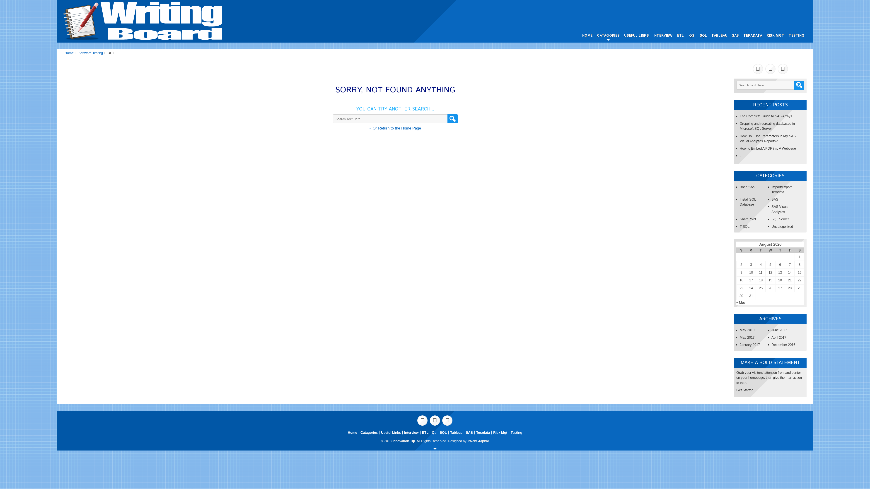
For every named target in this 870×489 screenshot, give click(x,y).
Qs (691, 35)
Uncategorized (782, 226)
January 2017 (750, 345)
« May (741, 302)
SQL (703, 35)
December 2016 (783, 345)
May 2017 (747, 337)
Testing (796, 35)
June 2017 (779, 330)
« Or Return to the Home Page (395, 128)
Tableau (719, 35)
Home (587, 35)
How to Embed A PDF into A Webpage (768, 148)
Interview (663, 35)
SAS (735, 35)
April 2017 (778, 337)
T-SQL (744, 226)
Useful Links (636, 35)
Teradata (752, 35)
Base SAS (747, 187)
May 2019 (747, 330)
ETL (680, 35)
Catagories (608, 35)
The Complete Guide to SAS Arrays (766, 116)
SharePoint (748, 219)
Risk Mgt (775, 35)
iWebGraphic (478, 441)
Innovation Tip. (404, 441)
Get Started (744, 390)
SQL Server (780, 219)
